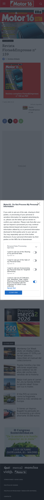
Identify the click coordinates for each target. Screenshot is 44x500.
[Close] (39, 204)
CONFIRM (13, 292)
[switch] (35, 252)
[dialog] (22, 250)
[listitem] (22, 247)
